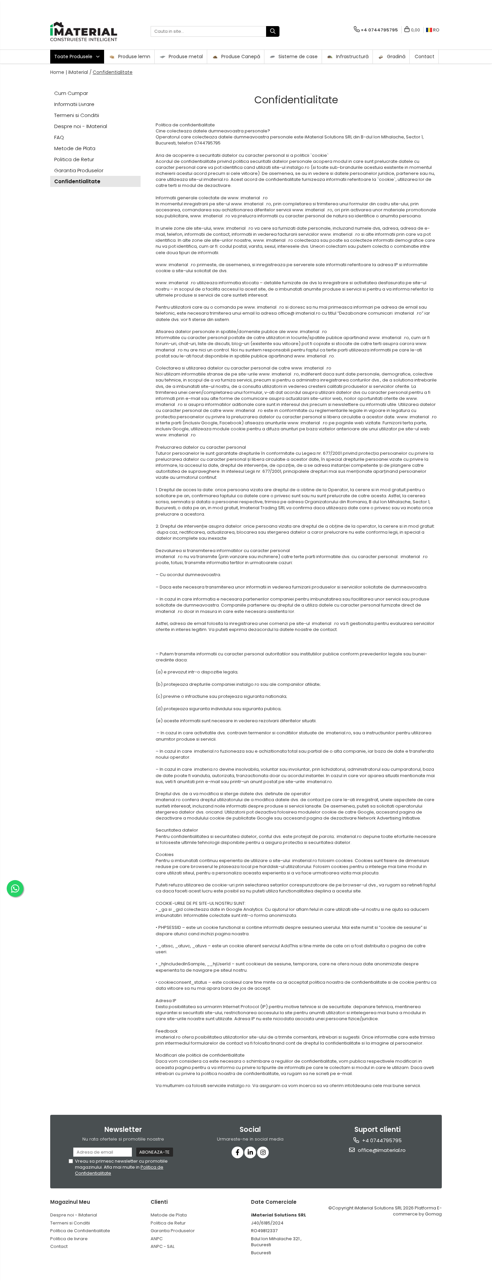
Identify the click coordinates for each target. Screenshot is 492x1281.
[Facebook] (237, 1152)
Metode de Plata (74, 148)
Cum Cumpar (71, 93)
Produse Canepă (240, 56)
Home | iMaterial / (71, 72)
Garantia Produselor (78, 170)
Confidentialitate (113, 72)
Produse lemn (133, 56)
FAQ (59, 137)
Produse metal (185, 56)
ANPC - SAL (162, 1246)
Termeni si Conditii (76, 115)
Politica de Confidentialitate (80, 1230)
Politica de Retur (74, 159)
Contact (424, 56)
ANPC (157, 1239)
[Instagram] (263, 1152)
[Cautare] (272, 31)
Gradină (395, 56)
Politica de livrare (69, 1239)
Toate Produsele (74, 56)
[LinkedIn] (250, 1152)
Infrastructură (351, 56)
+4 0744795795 (381, 1140)
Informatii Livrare (74, 104)
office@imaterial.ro (381, 1150)
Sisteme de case (297, 56)
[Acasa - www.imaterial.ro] (83, 31)
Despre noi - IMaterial (80, 126)
